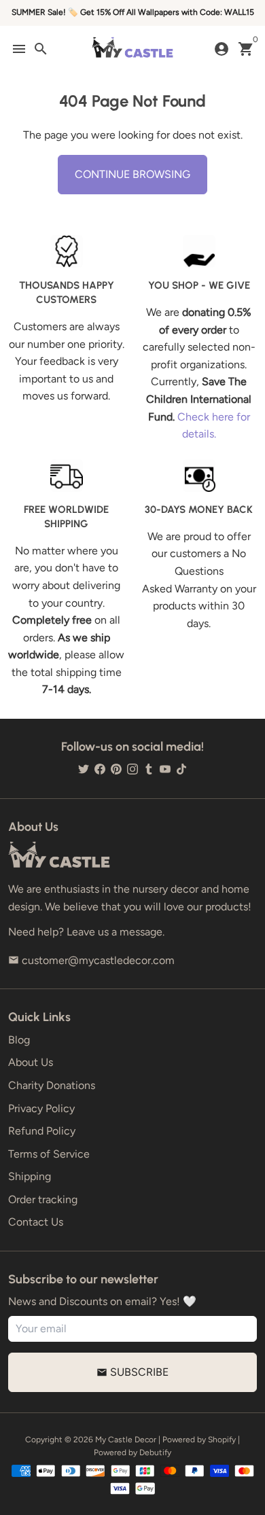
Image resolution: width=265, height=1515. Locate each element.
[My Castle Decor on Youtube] (165, 768)
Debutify (155, 1452)
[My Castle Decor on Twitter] (83, 768)
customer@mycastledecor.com (91, 960)
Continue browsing (132, 174)
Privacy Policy (41, 1108)
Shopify (222, 1439)
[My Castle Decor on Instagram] (132, 768)
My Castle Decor (125, 1439)
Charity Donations (51, 1085)
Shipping (29, 1176)
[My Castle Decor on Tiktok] (181, 768)
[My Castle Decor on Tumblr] (148, 768)
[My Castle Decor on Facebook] (99, 768)
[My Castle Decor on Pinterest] (116, 768)
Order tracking (42, 1199)
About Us (30, 1062)
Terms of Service (49, 1153)
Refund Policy (41, 1130)
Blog (19, 1039)
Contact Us (35, 1221)
